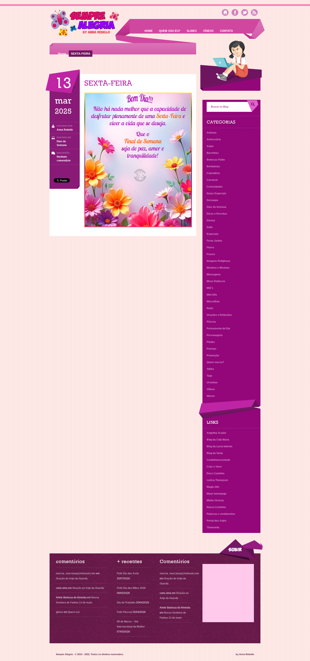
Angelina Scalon (216, 432)
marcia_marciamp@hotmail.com (75, 573)
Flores (210, 247)
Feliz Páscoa (124, 612)
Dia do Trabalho (126, 602)
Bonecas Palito (216, 159)
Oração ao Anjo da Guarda (88, 588)
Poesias (211, 348)
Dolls (210, 227)
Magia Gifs (213, 486)
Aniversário (214, 139)
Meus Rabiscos (216, 281)
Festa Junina (214, 240)
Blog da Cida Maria (218, 439)
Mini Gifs (212, 294)
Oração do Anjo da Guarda (72, 578)
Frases (211, 254)
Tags (209, 375)
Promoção (213, 355)
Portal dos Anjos (216, 520)
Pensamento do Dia (218, 328)
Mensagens (214, 274)
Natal (210, 308)
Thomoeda (213, 527)
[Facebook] (235, 12)
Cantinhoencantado (218, 459)
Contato (226, 30)
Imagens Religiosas (218, 261)
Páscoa (211, 321)
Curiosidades (215, 186)
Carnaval (212, 179)
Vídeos (208, 30)
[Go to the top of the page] (241, 549)
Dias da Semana (216, 206)
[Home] (225, 12)
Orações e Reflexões (219, 315)
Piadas (211, 342)
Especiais (212, 233)
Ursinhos (212, 382)
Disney (211, 220)
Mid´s (210, 288)
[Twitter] (244, 12)
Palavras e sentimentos (221, 513)
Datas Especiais (216, 193)
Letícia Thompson (217, 480)
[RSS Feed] (254, 12)
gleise (59, 612)
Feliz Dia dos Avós (128, 573)
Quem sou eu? (169, 30)
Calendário (213, 173)
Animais (212, 132)
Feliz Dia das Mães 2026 (131, 588)
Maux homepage (216, 493)
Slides (192, 30)
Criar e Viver (214, 466)
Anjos (210, 146)
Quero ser (74, 612)
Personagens (215, 335)
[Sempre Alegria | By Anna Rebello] (85, 23)
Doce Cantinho (215, 473)
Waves (211, 396)
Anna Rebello (65, 129)
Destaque (212, 200)
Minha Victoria (215, 500)
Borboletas (213, 166)
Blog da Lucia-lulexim (219, 446)
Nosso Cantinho (216, 507)
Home (148, 30)
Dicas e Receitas (217, 213)
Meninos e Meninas (218, 267)
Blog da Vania (215, 453)
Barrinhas (213, 152)
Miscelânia (213, 301)
